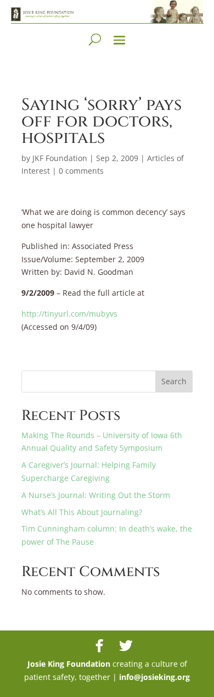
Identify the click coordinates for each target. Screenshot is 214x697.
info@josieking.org (154, 677)
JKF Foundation (59, 158)
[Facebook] (99, 645)
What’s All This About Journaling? (81, 512)
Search (174, 381)
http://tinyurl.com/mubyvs (69, 313)
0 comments (81, 170)
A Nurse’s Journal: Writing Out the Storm (95, 495)
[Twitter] (126, 645)
